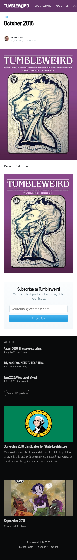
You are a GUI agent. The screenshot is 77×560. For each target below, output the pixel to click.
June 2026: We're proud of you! (20, 377)
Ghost (54, 546)
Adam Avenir (17, 37)
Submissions (43, 5)
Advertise (62, 5)
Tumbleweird (34, 542)
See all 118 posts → (17, 393)
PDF (6, 16)
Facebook (42, 546)
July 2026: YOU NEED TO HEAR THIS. (24, 363)
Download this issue (17, 166)
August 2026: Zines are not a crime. (23, 348)
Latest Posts (26, 546)
